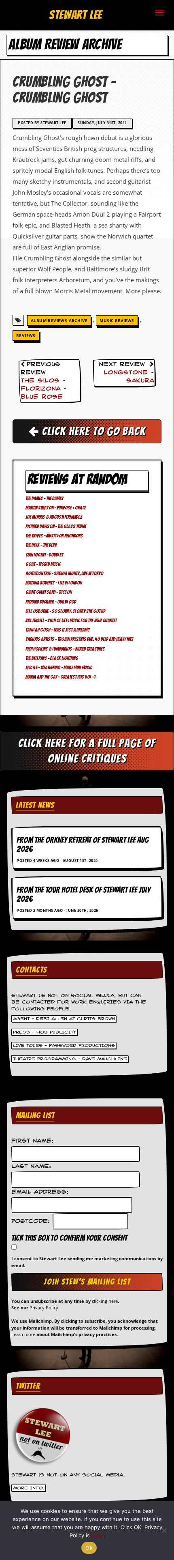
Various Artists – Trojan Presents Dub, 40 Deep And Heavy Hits (79, 639)
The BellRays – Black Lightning (51, 658)
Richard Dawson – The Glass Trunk (55, 526)
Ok (89, 1548)
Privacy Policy (44, 1307)
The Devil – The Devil (41, 545)
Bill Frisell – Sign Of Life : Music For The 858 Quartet (71, 620)
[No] (164, 1530)
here (97, 1535)
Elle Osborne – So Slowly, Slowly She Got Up (65, 611)
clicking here (105, 1301)
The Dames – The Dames (44, 498)
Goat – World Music (43, 564)
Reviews (26, 335)
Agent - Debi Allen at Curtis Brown (64, 1018)
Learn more (23, 1334)
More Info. (29, 1488)
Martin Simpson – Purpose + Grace (55, 507)
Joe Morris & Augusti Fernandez (53, 517)
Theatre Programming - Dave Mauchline (70, 1059)
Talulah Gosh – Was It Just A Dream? (57, 629)
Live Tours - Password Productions (64, 1045)
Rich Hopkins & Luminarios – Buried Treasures (65, 648)
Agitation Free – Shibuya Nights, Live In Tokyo (64, 573)
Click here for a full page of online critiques (87, 750)
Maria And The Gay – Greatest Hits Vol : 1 (60, 676)
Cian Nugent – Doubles (44, 554)
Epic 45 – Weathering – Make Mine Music (58, 667)
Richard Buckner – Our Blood (50, 601)
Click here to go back (92, 431)
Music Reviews (117, 320)
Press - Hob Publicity (44, 1032)
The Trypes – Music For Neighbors (54, 535)
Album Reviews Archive (59, 320)
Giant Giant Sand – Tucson (48, 592)
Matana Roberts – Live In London (53, 582)
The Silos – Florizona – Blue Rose (43, 389)
